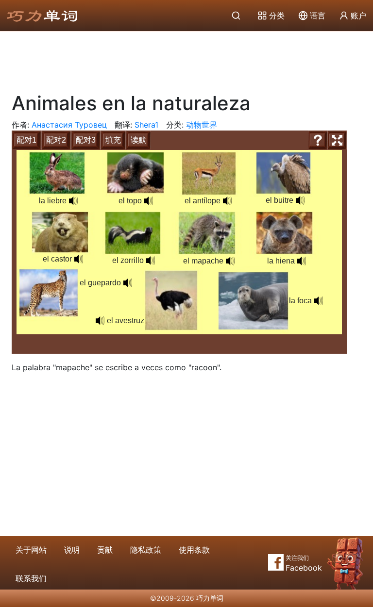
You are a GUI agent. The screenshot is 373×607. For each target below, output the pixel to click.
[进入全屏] (337, 140)
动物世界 (201, 125)
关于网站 (31, 550)
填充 (113, 140)
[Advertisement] (186, 58)
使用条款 (194, 550)
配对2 (56, 140)
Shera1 (146, 125)
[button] (73, 201)
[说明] (317, 140)
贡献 (105, 550)
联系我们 (31, 578)
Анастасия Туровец (69, 125)
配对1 (26, 140)
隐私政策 (145, 550)
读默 (138, 140)
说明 (72, 550)
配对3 (86, 140)
